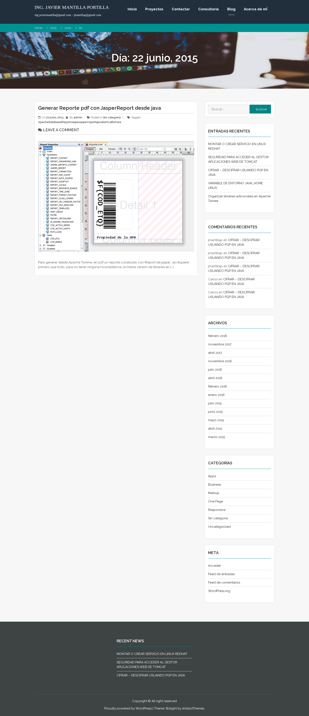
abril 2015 (215, 428)
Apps (212, 476)
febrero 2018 (217, 336)
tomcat (107, 122)
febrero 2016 (217, 386)
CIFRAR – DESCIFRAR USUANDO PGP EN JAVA (151, 675)
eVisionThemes (193, 708)
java (100, 122)
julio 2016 (215, 369)
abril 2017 (215, 353)
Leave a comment (61, 130)
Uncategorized (219, 527)
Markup (213, 493)
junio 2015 (215, 412)
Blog (231, 9)
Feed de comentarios (224, 582)
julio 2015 (215, 403)
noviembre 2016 (220, 361)
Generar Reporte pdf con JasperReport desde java (99, 108)
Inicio (132, 9)
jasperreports (88, 122)
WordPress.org (219, 591)
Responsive (216, 510)
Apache (43, 122)
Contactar (181, 9)
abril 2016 (215, 378)
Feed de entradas (221, 574)
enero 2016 (216, 395)
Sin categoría (112, 117)
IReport (66, 122)
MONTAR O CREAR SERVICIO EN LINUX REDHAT (152, 654)
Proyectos (154, 9)
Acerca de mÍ (255, 9)
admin (78, 117)
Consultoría (208, 9)
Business (214, 484)
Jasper (75, 122)
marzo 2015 (216, 437)
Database (55, 122)
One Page (215, 501)
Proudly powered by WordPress (128, 708)
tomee (116, 122)
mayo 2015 (216, 420)
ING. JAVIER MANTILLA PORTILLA (72, 7)
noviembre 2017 (219, 344)
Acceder (214, 566)
